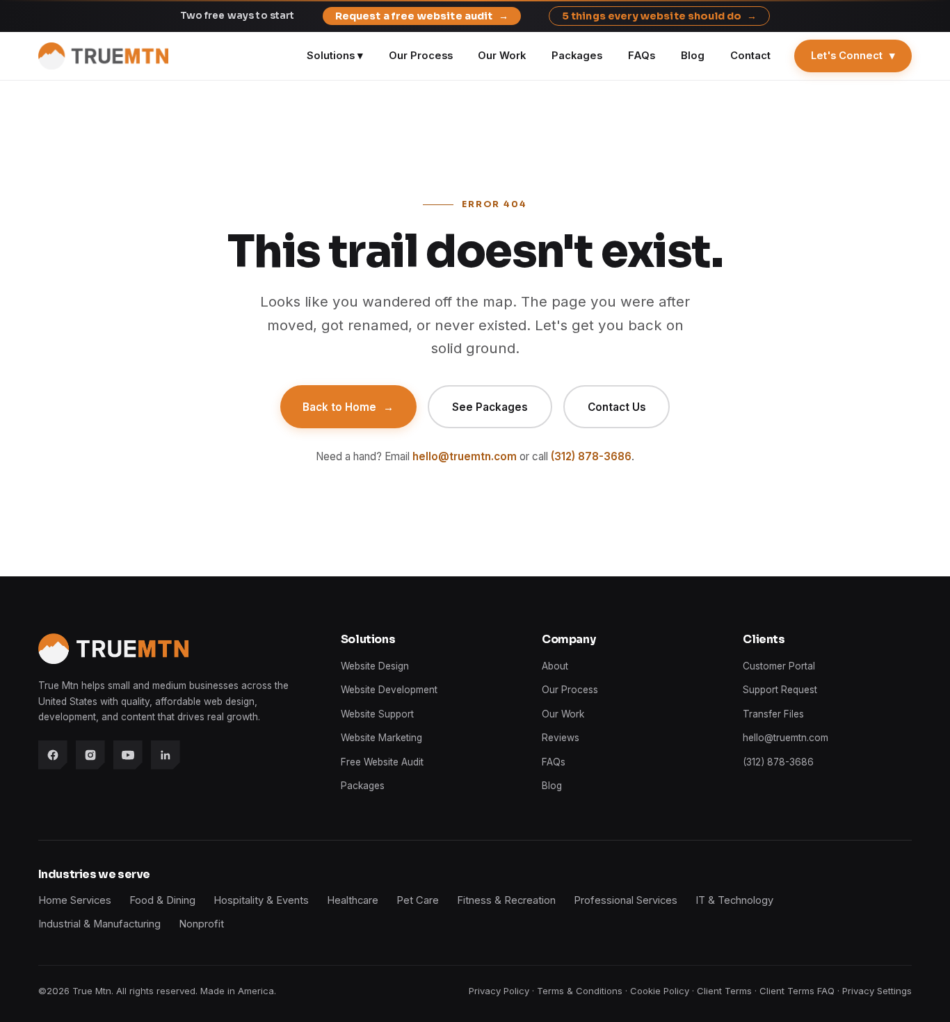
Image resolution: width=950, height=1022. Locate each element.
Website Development (389, 689)
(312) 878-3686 (591, 456)
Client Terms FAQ (797, 990)
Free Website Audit (382, 762)
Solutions (335, 55)
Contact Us (617, 407)
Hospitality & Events (261, 900)
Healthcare (352, 900)
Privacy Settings (877, 990)
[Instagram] (90, 755)
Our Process (421, 55)
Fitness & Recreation (506, 900)
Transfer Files (773, 714)
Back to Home (348, 407)
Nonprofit (201, 924)
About (555, 666)
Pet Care (417, 900)
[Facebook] (52, 755)
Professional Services (625, 900)
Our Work (502, 55)
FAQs (641, 55)
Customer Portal (779, 666)
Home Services (74, 900)
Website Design (375, 666)
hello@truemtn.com (464, 456)
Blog (693, 55)
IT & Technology (734, 900)
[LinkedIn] (165, 755)
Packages (577, 55)
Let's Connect (853, 55)
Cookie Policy (659, 990)
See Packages (490, 407)
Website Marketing (381, 737)
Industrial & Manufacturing (99, 924)
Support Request (780, 689)
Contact (750, 55)
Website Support (377, 714)
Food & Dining (162, 900)
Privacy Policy (499, 990)
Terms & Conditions (579, 990)
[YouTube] (128, 755)
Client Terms (724, 990)
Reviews (560, 737)
